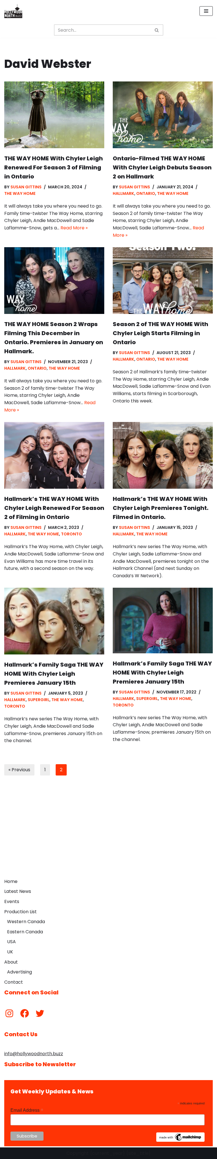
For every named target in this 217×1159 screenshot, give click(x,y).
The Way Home (20, 193)
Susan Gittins (26, 187)
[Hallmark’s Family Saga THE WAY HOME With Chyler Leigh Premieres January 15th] (54, 621)
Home (11, 881)
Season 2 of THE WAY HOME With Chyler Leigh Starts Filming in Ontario (160, 333)
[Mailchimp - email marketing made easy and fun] (180, 1140)
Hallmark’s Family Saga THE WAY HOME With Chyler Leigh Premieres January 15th (53, 674)
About (11, 962)
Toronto (71, 534)
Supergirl (38, 700)
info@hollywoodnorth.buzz (33, 1053)
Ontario (145, 193)
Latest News (17, 891)
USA (11, 941)
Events (11, 901)
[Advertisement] (108, 833)
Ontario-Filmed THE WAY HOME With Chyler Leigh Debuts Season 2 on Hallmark (162, 167)
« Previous (19, 769)
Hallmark (123, 193)
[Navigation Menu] (206, 11)
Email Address (26, 1110)
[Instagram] (9, 1013)
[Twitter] (40, 1013)
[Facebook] (24, 1013)
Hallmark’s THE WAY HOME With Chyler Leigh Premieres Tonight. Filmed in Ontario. (161, 508)
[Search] (157, 30)
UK (10, 952)
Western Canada (26, 921)
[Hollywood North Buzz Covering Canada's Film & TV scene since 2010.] (13, 11)
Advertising (19, 972)
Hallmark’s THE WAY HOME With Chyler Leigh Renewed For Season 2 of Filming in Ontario (54, 508)
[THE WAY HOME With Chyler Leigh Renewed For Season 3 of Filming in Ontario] (54, 114)
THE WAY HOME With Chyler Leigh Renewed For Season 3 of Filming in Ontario (53, 167)
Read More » (74, 228)
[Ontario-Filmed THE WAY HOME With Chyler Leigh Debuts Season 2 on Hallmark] (163, 114)
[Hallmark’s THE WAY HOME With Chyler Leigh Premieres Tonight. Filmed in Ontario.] (163, 455)
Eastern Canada (25, 932)
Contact (13, 982)
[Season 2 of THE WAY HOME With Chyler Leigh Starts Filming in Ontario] (163, 280)
